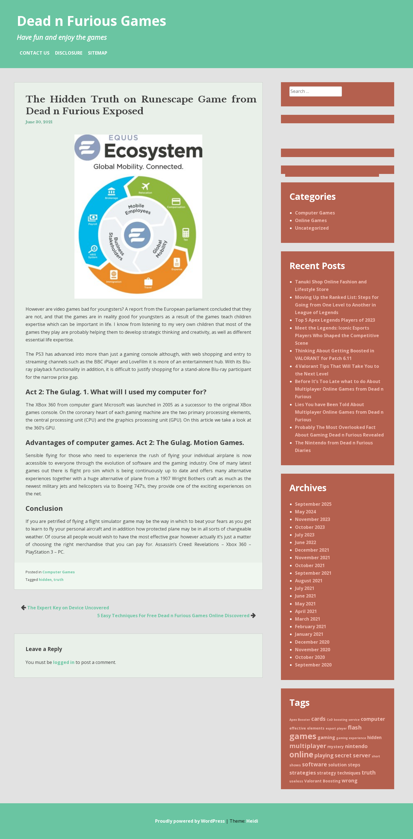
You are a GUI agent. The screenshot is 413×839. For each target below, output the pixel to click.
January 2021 (309, 634)
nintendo (356, 746)
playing (323, 755)
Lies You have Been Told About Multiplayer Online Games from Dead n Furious (339, 412)
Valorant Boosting (322, 781)
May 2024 (305, 512)
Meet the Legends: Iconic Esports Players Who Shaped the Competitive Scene (337, 335)
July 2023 (304, 535)
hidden (45, 579)
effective (297, 728)
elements (315, 728)
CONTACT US (34, 53)
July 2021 (304, 588)
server (362, 755)
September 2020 (313, 665)
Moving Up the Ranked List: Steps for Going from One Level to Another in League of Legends (337, 305)
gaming (326, 737)
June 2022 (305, 542)
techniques (348, 773)
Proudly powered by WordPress (190, 821)
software (314, 764)
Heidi (252, 821)
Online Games (311, 220)
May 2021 (305, 604)
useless (296, 781)
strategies (302, 772)
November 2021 (312, 557)
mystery (335, 746)
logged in (63, 662)
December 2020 (312, 642)
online (301, 754)
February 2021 (310, 626)
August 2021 (309, 581)
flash (355, 727)
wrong (349, 780)
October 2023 (310, 527)
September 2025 (313, 504)
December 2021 (312, 550)
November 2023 (312, 519)
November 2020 (312, 649)
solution (337, 765)
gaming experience (351, 738)
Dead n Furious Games (91, 21)
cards (318, 718)
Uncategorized (312, 228)
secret (343, 755)
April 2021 (306, 611)
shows (295, 765)
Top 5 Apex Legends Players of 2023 (335, 320)
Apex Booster (299, 720)
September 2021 (313, 573)
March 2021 (307, 619)
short (376, 756)
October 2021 (310, 565)
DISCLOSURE (68, 53)
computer (373, 718)
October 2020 (310, 657)
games (302, 736)
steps (354, 765)
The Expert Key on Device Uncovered (68, 608)
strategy (326, 773)
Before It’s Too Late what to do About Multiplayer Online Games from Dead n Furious (339, 389)
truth (58, 579)
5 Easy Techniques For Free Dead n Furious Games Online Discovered (173, 615)
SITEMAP (97, 53)
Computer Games (58, 571)
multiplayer (307, 746)
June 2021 (305, 596)
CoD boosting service (343, 720)
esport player (336, 728)
